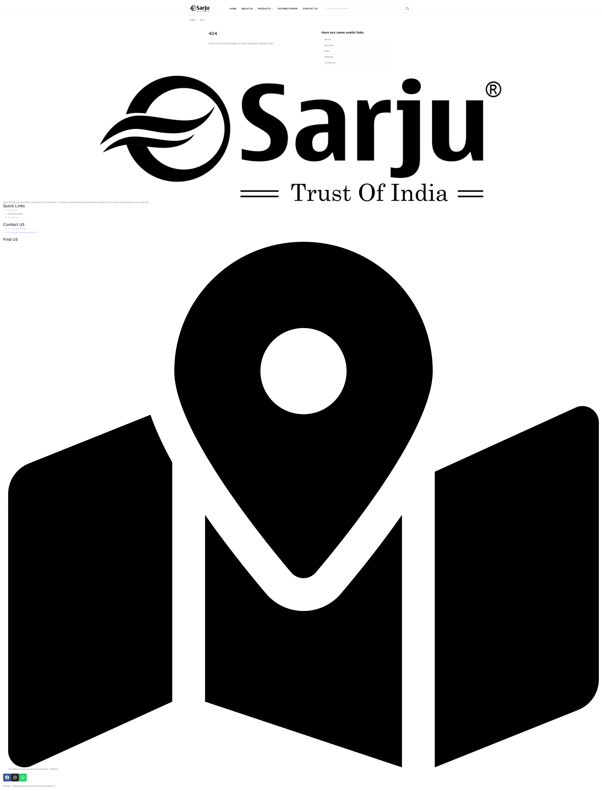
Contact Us (310, 8)
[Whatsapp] (23, 777)
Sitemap (329, 57)
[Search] (407, 8)
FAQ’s (327, 51)
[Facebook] (7, 777)
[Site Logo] (200, 8)
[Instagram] (15, 777)
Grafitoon (50, 786)
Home (233, 8)
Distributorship (288, 8)
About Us (247, 8)
